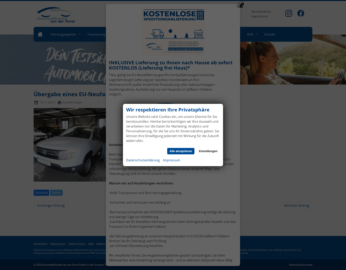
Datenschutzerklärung (143, 160)
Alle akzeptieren (181, 151)
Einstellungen (208, 151)
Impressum (171, 160)
